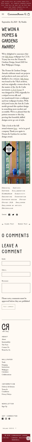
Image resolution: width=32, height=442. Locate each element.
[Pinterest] (9, 419)
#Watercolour (7, 208)
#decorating (7, 197)
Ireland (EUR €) (9, 428)
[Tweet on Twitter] (13, 215)
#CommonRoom (7, 194)
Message (5, 281)
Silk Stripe (9, 57)
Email (4, 270)
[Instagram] (6, 419)
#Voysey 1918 (7, 203)
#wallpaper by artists (12, 205)
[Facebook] (3, 419)
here (15, 129)
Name (4, 259)
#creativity (20, 194)
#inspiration (20, 197)
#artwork (5, 191)
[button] (25, 14)
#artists (16, 188)
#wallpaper (20, 203)
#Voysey (22, 200)
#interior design (9, 200)
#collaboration (18, 191)
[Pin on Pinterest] (17, 215)
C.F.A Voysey (16, 90)
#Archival (6, 188)
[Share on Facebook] (9, 215)
